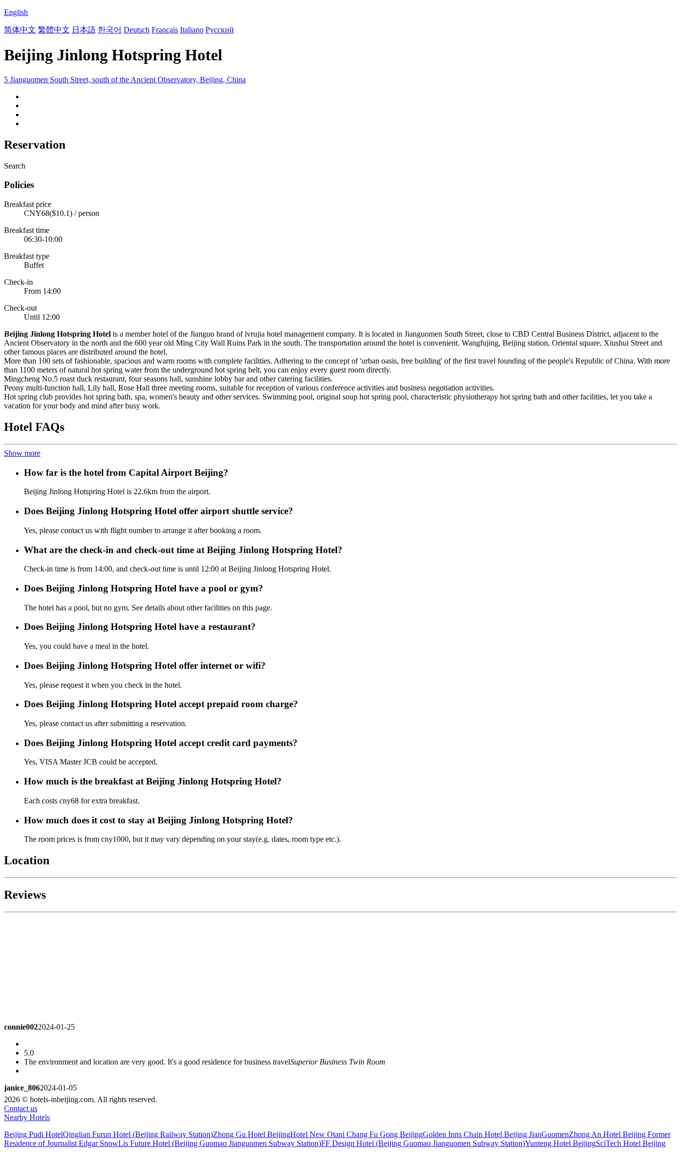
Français (165, 29)
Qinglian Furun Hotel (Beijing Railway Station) (138, 1134)
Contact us (20, 1108)
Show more (22, 453)
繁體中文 (54, 29)
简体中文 (20, 29)
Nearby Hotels (27, 1117)
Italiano (191, 29)
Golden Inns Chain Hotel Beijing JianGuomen (496, 1134)
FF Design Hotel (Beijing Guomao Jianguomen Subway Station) (423, 1143)
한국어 (110, 29)
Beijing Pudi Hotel (33, 1134)
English (16, 12)
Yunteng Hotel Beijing (560, 1143)
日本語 (84, 29)
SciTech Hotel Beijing (631, 1143)
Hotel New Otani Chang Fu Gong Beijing (356, 1134)
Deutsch (137, 29)
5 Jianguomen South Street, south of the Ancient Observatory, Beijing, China (125, 79)
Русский (219, 29)
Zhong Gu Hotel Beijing (251, 1134)
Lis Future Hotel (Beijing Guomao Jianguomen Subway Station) (219, 1143)
